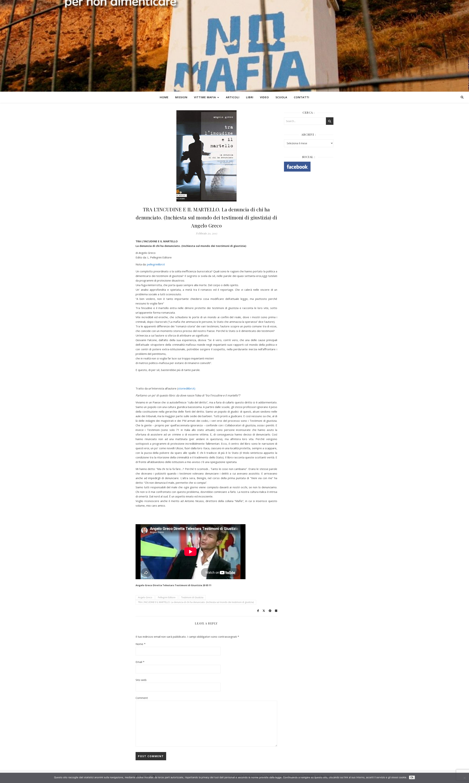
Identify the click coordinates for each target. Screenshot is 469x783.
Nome (140, 644)
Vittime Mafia (205, 97)
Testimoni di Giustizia (192, 597)
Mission (181, 97)
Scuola (281, 97)
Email (140, 662)
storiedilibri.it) (186, 388)
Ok (411, 777)
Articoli (232, 97)
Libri (249, 97)
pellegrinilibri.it (156, 264)
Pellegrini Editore (167, 597)
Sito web (141, 680)
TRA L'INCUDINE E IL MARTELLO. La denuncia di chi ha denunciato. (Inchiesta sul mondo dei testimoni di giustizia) (196, 602)
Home (164, 97)
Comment (142, 698)
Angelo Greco (145, 597)
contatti (301, 97)
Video (264, 97)
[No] (464, 778)
